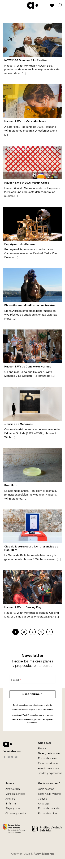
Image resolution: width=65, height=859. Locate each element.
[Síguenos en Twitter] (12, 757)
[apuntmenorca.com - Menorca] (32, 5)
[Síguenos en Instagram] (8, 757)
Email (16, 680)
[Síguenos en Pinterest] (16, 757)
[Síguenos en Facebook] (4, 757)
